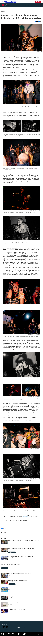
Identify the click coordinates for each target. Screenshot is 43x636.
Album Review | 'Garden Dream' (14, 602)
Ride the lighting (11, 596)
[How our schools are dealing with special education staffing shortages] (4, 550)
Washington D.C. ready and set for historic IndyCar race (11, 564)
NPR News (3, 11)
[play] (3, 5)
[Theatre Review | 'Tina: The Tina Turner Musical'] (4, 611)
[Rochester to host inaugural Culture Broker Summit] (4, 582)
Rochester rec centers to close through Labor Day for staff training (20, 588)
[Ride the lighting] (4, 598)
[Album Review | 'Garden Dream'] (4, 604)
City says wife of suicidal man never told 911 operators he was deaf (20, 556)
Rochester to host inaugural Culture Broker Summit (17, 580)
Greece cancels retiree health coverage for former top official (19, 573)
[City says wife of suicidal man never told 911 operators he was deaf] (4, 558)
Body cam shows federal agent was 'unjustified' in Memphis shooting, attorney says (23, 540)
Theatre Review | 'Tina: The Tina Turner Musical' (17, 609)
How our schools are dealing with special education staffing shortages (21, 548)
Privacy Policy (18, 627)
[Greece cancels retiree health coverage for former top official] (4, 575)
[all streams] (41, 5)
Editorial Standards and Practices (28, 627)
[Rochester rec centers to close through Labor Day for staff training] (4, 589)
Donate (38, 1)
